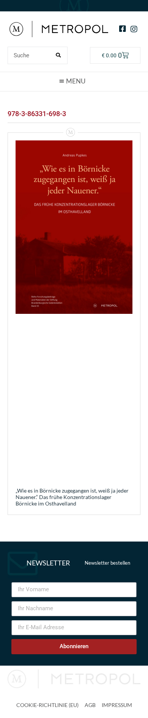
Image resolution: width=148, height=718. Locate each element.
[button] (74, 81)
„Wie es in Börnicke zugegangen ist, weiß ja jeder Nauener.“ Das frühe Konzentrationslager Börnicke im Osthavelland (72, 497)
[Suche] (58, 55)
